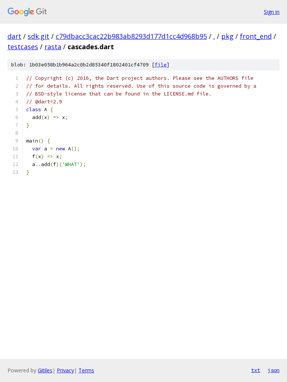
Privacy (65, 370)
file (161, 65)
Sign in (272, 11)
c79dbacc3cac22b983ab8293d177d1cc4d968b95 (131, 36)
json (274, 370)
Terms (86, 370)
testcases (22, 46)
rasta (52, 46)
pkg (227, 36)
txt (255, 370)
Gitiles (45, 370)
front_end (256, 36)
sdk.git (38, 36)
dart (14, 36)
